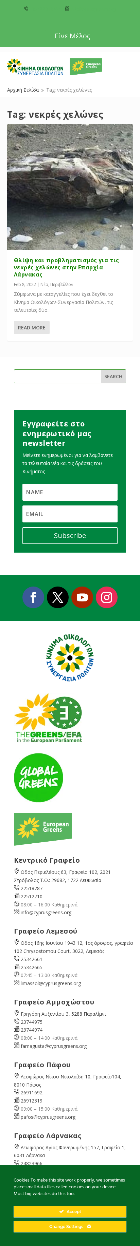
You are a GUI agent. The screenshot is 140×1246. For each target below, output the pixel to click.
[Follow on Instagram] (107, 597)
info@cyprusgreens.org (93, 9)
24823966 (31, 1163)
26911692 (31, 1092)
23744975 (31, 1022)
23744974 (31, 1030)
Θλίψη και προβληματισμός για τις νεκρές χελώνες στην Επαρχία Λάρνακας (66, 267)
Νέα (44, 284)
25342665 (31, 967)
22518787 (31, 888)
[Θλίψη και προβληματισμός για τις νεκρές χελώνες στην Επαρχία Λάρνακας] (70, 187)
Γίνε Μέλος (72, 35)
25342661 (31, 959)
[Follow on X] (58, 597)
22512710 (31, 896)
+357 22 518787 (44, 9)
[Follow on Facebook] (33, 597)
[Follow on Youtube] (82, 597)
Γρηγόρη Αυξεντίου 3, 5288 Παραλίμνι (63, 1014)
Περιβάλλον (61, 284)
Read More (32, 327)
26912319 (31, 1100)
